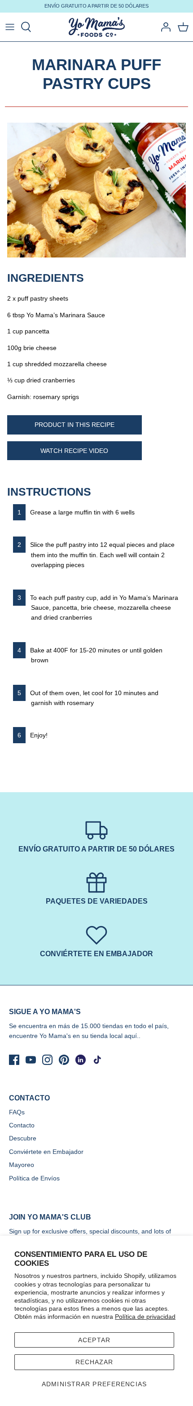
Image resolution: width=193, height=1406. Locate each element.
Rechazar (94, 1362)
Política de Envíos (34, 1178)
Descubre (22, 1138)
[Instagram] (47, 1060)
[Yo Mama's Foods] (97, 27)
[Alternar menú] (10, 27)
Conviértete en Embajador (46, 1151)
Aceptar (94, 1340)
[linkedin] (80, 1060)
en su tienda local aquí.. (106, 1035)
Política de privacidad (145, 1316)
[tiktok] (97, 1060)
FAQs (17, 1112)
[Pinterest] (64, 1060)
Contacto (22, 1125)
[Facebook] (14, 1060)
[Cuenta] (163, 27)
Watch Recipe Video (74, 450)
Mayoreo (21, 1164)
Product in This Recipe (74, 424)
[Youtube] (31, 1060)
